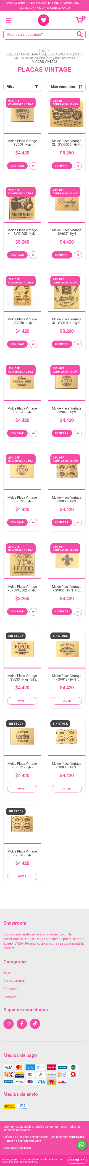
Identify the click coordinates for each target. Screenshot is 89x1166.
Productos (10, 989)
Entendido (77, 1160)
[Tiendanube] (17, 1148)
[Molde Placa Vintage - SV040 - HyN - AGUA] (78, 433)
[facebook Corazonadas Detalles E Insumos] (22, 1024)
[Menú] (8, 20)
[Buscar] (79, 34)
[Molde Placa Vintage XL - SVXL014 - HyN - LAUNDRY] (78, 344)
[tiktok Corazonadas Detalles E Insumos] (35, 1024)
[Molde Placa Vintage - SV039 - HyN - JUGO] (33, 522)
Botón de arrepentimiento (24, 1141)
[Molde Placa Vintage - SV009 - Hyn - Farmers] (33, 166)
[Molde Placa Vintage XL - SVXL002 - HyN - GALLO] (33, 612)
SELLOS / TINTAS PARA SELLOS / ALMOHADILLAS (42, 54)
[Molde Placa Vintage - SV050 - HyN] (33, 344)
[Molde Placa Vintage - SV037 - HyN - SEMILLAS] (78, 522)
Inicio (42, 50)
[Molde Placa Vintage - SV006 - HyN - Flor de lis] (78, 612)
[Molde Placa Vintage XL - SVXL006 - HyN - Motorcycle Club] (78, 166)
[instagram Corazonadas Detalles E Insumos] (8, 1024)
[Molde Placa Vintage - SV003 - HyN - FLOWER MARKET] (33, 433)
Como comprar (14, 980)
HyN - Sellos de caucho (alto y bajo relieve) (43, 58)
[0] (79, 21)
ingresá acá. (77, 1136)
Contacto (10, 997)
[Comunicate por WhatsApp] (81, 1145)
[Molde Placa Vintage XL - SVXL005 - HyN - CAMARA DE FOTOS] (33, 255)
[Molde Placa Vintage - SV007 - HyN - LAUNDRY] (78, 255)
